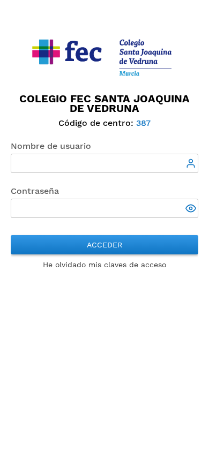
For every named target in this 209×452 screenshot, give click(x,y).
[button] (191, 209)
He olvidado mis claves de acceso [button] (104, 264)
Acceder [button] (104, 244)
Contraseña (35, 191)
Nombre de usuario (51, 146)
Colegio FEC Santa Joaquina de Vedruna (104, 103)
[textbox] (104, 163)
